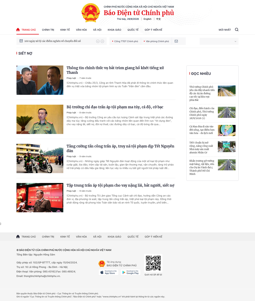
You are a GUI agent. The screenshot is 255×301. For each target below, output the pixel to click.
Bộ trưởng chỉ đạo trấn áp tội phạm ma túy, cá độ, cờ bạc (115, 107)
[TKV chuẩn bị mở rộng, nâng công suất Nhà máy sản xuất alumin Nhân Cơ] (227, 146)
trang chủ (29, 29)
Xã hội (97, 29)
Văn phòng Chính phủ (157, 41)
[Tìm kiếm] (237, 30)
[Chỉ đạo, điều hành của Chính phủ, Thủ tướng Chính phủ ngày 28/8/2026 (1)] (227, 112)
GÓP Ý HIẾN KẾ (153, 236)
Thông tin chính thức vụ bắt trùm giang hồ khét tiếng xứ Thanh (115, 70)
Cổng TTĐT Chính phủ (126, 41)
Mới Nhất (225, 29)
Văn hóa (81, 29)
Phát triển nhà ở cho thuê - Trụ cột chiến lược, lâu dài (56, 41)
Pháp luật (72, 78)
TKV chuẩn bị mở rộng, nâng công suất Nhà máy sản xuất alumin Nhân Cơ (201, 147)
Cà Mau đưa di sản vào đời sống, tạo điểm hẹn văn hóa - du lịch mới (202, 130)
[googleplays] (130, 272)
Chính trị (48, 29)
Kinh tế (65, 29)
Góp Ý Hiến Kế (153, 29)
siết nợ (25, 53)
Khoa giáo (114, 29)
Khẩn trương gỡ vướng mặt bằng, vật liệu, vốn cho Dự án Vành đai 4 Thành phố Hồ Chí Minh (201, 167)
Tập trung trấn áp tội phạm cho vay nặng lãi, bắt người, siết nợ (120, 185)
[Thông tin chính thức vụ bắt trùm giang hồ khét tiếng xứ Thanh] (39, 80)
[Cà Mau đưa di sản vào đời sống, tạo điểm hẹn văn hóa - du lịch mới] (227, 130)
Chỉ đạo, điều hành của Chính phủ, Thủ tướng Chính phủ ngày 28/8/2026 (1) (201, 113)
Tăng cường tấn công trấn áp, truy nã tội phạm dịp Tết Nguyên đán (120, 148)
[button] (98, 41)
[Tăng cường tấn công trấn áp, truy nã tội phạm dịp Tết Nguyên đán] (39, 158)
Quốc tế (133, 29)
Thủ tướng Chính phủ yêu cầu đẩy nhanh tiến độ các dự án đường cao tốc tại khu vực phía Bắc (202, 93)
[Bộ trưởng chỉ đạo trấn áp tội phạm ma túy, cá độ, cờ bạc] (39, 119)
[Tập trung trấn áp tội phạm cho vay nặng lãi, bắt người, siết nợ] (39, 197)
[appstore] (108, 272)
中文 (158, 19)
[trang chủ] (101, 263)
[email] (176, 41)
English (147, 19)
